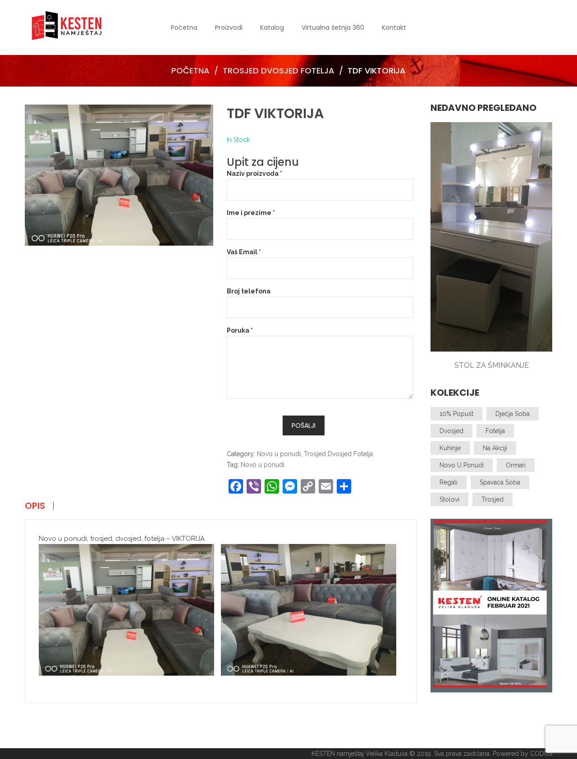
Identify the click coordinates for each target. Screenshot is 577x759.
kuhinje (450, 448)
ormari (516, 465)
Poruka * (240, 330)
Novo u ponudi (279, 453)
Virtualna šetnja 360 (333, 27)
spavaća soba (500, 482)
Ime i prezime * (251, 212)
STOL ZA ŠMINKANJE (491, 365)
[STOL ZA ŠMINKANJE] (491, 237)
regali (449, 482)
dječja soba (512, 413)
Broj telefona (248, 291)
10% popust (456, 413)
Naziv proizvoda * (254, 173)
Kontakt (394, 27)
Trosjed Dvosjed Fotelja (278, 70)
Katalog (272, 27)
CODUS (541, 753)
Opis (35, 506)
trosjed (492, 499)
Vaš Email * (244, 252)
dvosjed (451, 430)
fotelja (495, 430)
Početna (184, 27)
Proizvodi (229, 27)
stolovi (449, 499)
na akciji (495, 448)
